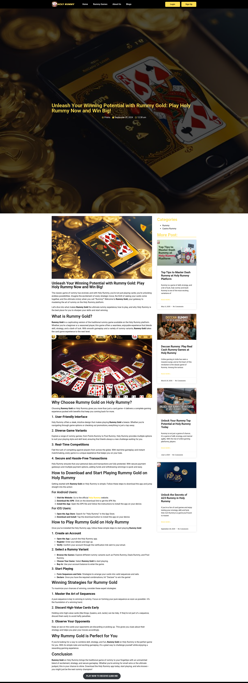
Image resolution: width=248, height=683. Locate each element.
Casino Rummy (169, 228)
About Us (117, 4)
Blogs (128, 4)
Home (85, 4)
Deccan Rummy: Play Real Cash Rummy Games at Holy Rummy (176, 349)
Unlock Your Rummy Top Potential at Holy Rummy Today (176, 424)
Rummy (165, 225)
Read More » (166, 300)
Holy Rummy (95, 497)
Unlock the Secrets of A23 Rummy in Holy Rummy (174, 498)
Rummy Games (100, 4)
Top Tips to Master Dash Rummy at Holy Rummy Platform (176, 275)
